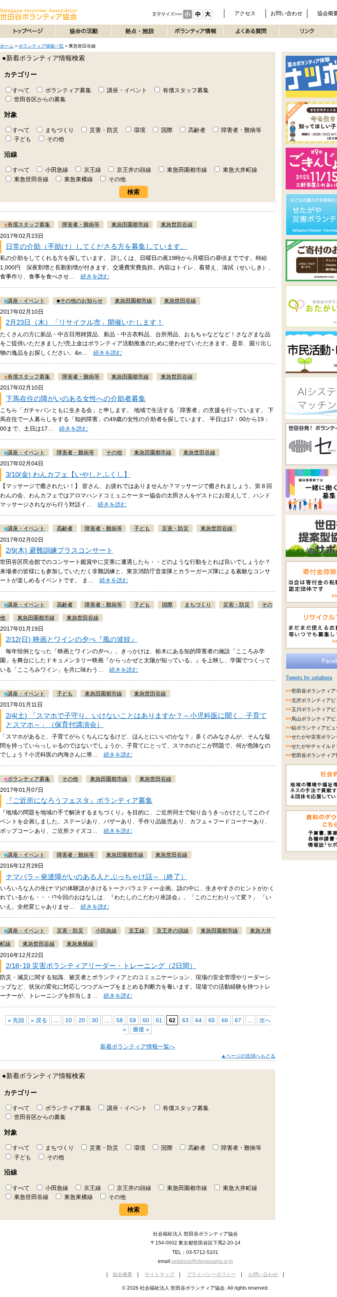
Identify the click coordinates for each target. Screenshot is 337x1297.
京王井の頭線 (133, 169)
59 (132, 1020)
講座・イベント (126, 90)
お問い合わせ (286, 13)
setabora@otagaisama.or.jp (202, 1261)
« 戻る (39, 1020)
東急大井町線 (239, 169)
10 (68, 1020)
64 (198, 1020)
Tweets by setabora (309, 678)
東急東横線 (77, 179)
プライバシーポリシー (211, 1274)
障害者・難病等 (240, 130)
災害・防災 (103, 130)
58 (119, 1020)
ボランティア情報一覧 (41, 45)
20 (81, 1020)
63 (185, 1020)
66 (225, 1020)
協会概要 (122, 1274)
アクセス (245, 13)
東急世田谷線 (30, 179)
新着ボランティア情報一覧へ (137, 1046)
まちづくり (59, 130)
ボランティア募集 (67, 90)
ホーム (7, 45)
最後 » (141, 1029)
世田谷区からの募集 (39, 99)
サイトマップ (159, 1274)
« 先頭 (16, 1020)
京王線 (91, 169)
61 (159, 1020)
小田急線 (56, 169)
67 (238, 1020)
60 (146, 1020)
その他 (54, 139)
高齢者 (196, 130)
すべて (21, 90)
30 (95, 1020)
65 (211, 1020)
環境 (138, 130)
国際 (166, 130)
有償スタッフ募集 (185, 90)
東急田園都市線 (186, 169)
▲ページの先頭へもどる (248, 1056)
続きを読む (95, 276)
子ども (21, 139)
